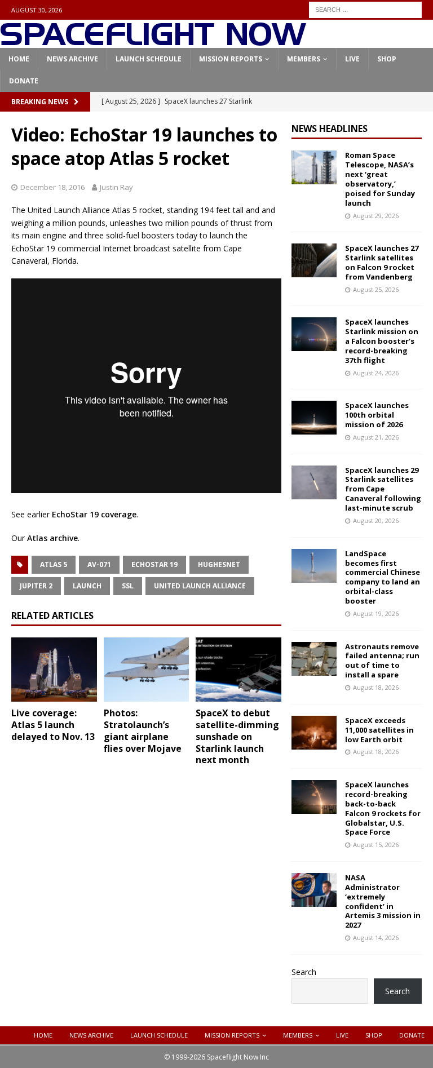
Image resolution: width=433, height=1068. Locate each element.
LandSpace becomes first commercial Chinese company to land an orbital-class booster (382, 577)
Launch (87, 586)
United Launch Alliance (200, 586)
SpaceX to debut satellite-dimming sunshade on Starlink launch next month (237, 736)
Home (18, 59)
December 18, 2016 (52, 187)
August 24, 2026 (376, 373)
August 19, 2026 (376, 613)
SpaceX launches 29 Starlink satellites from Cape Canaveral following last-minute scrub (383, 489)
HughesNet (219, 564)
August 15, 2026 (376, 844)
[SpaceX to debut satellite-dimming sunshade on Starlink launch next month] (238, 669)
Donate (23, 81)
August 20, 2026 (376, 520)
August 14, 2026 (376, 937)
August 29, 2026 (376, 215)
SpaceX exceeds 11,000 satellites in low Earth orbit (379, 730)
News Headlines (329, 128)
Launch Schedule (149, 59)
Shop (386, 59)
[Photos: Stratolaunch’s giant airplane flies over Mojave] (146, 669)
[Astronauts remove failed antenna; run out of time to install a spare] (314, 659)
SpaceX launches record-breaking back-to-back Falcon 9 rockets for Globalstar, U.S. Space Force (383, 808)
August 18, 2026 (376, 687)
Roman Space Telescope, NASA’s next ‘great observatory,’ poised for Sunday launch (380, 178)
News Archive (72, 59)
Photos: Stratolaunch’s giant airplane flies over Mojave (143, 730)
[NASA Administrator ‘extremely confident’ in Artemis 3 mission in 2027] (314, 890)
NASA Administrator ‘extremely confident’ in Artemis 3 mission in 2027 (383, 901)
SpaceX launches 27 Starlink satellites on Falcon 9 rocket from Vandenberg (381, 262)
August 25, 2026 (376, 289)
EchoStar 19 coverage (94, 514)
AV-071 (99, 564)
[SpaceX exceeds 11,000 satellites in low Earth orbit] (314, 733)
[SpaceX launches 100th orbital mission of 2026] (314, 418)
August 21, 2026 (376, 437)
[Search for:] (365, 8)
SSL (128, 586)
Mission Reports (230, 59)
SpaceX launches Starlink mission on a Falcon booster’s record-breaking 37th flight (381, 341)
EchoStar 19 (154, 564)
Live (352, 59)
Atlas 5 (53, 564)
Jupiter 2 (36, 586)
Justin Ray (116, 187)
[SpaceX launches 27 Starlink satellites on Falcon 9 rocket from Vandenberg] (314, 260)
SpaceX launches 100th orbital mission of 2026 (377, 414)
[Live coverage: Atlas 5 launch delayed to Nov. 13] (54, 669)
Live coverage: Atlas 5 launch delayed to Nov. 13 (53, 725)
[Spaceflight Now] (153, 41)
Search (303, 972)
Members (303, 59)
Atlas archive (52, 538)
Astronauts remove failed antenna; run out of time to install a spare (382, 660)
